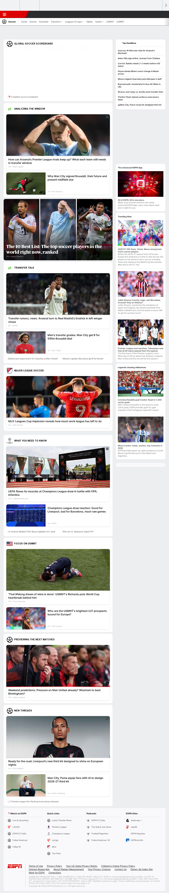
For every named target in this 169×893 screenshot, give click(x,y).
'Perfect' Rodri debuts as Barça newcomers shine (138, 98)
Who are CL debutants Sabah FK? (78, 531)
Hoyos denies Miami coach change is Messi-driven (138, 72)
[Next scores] (165, 5)
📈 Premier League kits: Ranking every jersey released (33, 801)
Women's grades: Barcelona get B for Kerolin (83, 358)
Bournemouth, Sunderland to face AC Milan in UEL (139, 85)
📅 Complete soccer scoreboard (23, 97)
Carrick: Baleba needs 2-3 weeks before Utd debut (139, 64)
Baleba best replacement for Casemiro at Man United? (33, 358)
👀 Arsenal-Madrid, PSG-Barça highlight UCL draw (31, 531)
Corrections (55, 872)
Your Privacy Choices (99, 869)
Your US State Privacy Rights (81, 866)
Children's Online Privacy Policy (118, 866)
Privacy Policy (54, 866)
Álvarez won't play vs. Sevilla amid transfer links (140, 92)
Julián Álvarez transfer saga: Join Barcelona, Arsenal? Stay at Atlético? (139, 301)
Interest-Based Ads (39, 869)
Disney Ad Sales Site (142, 869)
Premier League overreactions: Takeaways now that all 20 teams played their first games (140, 349)
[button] (158, 14)
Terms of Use (36, 866)
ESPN (17, 14)
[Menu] (4, 14)
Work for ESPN (37, 872)
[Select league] (10, 5)
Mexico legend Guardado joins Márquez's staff (140, 79)
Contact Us (121, 869)
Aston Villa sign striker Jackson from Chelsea (139, 58)
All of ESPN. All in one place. (131, 200)
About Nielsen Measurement (68, 869)
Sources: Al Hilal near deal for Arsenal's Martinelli (136, 51)
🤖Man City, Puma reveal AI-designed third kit (139, 105)
